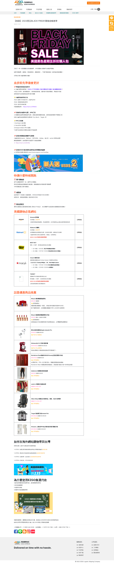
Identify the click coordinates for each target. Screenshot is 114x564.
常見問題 (80, 550)
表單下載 (80, 552)
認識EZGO (96, 545)
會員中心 (80, 547)
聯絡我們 (80, 555)
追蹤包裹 (80, 545)
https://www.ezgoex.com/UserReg (38, 152)
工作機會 (95, 547)
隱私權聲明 (96, 552)
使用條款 (95, 550)
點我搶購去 (36, 303)
